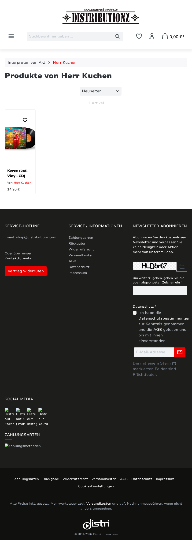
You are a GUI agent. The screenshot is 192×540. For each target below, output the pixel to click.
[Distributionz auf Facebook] (10, 417)
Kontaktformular (19, 258)
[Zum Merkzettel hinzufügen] (25, 120)
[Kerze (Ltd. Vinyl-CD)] (20, 138)
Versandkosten (81, 255)
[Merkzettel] (139, 36)
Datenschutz (79, 267)
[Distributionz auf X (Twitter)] (21, 417)
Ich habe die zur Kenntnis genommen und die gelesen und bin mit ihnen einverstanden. (164, 326)
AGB (72, 261)
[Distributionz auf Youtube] (43, 417)
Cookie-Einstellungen (96, 486)
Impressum (78, 273)
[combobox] (69, 36)
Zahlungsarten (81, 237)
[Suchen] (117, 36)
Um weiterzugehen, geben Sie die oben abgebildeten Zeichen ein (158, 280)
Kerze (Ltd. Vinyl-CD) (17, 173)
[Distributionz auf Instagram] (32, 417)
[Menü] (11, 36)
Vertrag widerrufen (26, 271)
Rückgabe (77, 243)
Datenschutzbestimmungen (164, 318)
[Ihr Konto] (151, 36)
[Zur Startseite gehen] (96, 16)
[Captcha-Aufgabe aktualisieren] (181, 267)
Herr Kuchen (22, 183)
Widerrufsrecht (81, 249)
